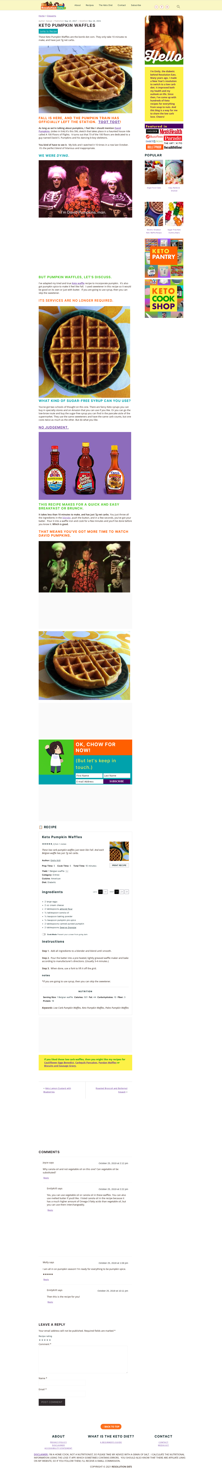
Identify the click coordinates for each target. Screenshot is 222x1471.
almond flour (66, 909)
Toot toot (109, 122)
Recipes (90, 5)
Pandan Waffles (108, 1062)
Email (43, 1389)
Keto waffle (78, 283)
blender (66, 517)
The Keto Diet (106, 5)
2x (122, 892)
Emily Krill (56, 860)
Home (42, 16)
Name (43, 1378)
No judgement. (54, 427)
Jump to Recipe (48, 31)
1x (116, 892)
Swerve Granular (68, 927)
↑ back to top (111, 1426)
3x (127, 892)
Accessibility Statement (58, 1448)
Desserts (51, 16)
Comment (45, 1344)
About (78, 5)
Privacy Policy (58, 1442)
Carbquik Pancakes (86, 1062)
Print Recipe (119, 865)
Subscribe (136, 5)
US (100, 892)
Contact (122, 5)
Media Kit (163, 1445)
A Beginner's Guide (111, 1442)
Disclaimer (58, 1445)
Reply (46, 1178)
